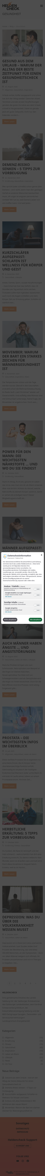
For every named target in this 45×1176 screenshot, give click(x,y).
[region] (22, 599)
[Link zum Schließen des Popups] (41, 555)
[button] (35, 589)
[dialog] (22, 588)
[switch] (37, 589)
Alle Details (8, 596)
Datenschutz (19, 558)
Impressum (11, 558)
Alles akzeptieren (35, 620)
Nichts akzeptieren (10, 620)
